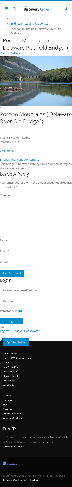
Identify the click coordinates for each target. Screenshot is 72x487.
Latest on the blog (12, 417)
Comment (7, 195)
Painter (7, 362)
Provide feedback (12, 413)
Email (4, 251)
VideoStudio (9, 380)
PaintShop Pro (10, 367)
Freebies (7, 399)
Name (5, 240)
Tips (5, 404)
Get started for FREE (13, 446)
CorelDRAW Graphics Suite (17, 358)
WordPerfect (9, 385)
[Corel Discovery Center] (36, 8)
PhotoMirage (10, 371)
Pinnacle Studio (11, 376)
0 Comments (8, 151)
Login (66, 8)
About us (7, 408)
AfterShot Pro (10, 353)
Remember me (9, 311)
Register (5, 331)
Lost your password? (27, 331)
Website (5, 262)
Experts (7, 395)
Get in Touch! (16, 342)
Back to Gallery (10, 53)
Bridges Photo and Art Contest (19, 159)
